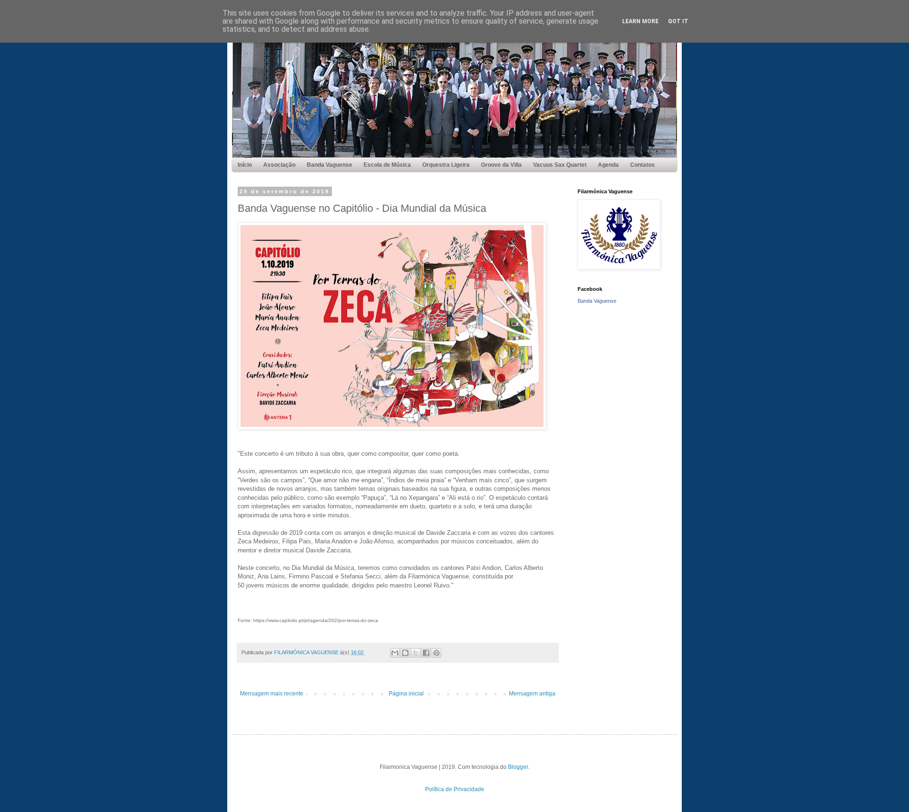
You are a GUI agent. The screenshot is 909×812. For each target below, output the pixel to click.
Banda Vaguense (597, 301)
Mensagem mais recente (271, 693)
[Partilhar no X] (415, 653)
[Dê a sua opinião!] (405, 653)
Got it (678, 21)
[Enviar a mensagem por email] (395, 653)
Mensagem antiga (532, 693)
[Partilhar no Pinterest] (436, 653)
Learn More (640, 21)
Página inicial (406, 693)
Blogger (518, 767)
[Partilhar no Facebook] (426, 653)
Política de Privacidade (454, 789)
